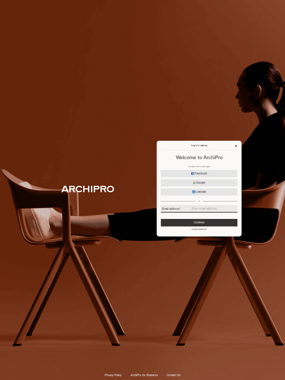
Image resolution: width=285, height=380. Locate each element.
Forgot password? (199, 229)
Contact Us (173, 375)
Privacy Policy (113, 375)
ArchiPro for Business (144, 375)
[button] (236, 146)
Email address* (171, 208)
